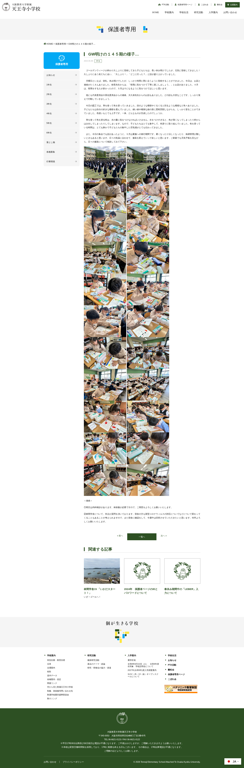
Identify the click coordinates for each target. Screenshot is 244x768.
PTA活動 (165, 5)
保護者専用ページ (184, 5)
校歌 (49, 671)
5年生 (49, 123)
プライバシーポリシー (73, 762)
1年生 (49, 84)
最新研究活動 (93, 660)
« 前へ (120, 535)
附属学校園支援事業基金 (58, 695)
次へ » (164, 535)
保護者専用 (60, 44)
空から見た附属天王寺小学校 (60, 687)
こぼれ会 (204, 5)
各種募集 (50, 152)
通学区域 (132, 660)
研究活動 (198, 12)
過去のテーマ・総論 (96, 664)
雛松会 (219, 5)
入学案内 (213, 12)
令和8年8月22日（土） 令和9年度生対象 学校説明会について (143, 665)
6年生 (49, 132)
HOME (155, 12)
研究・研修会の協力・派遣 (99, 668)
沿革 (49, 664)
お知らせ (50, 75)
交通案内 (234, 5)
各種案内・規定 (54, 679)
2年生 (49, 94)
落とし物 (50, 142)
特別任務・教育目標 (56, 660)
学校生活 (183, 12)
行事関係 (50, 161)
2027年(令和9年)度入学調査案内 (142, 670)
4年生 (49, 113)
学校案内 (169, 12)
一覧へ (142, 537)
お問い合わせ (230, 12)
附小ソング (52, 698)
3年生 (49, 104)
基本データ (52, 675)
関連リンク (52, 683)
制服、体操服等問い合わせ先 (60, 691)
